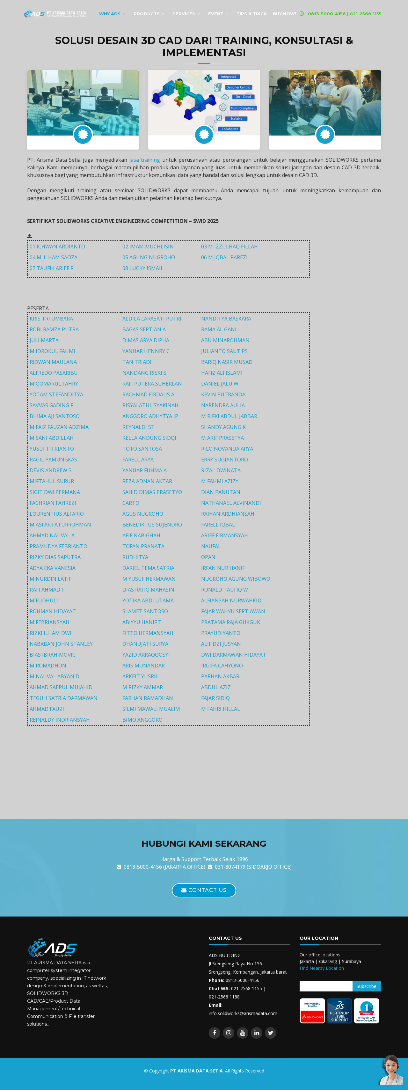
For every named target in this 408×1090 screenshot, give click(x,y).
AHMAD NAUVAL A (52, 535)
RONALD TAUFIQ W (224, 589)
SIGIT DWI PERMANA (55, 492)
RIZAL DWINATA (221, 470)
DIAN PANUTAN (220, 492)
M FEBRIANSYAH (49, 622)
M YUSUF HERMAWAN (149, 578)
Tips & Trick (252, 13)
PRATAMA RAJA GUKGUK (230, 622)
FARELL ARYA (138, 459)
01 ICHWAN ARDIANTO (57, 246)
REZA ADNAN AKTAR (147, 481)
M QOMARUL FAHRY (54, 383)
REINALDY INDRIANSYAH (60, 719)
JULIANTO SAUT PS (224, 351)
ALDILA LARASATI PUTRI (151, 318)
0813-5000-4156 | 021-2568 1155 (345, 13)
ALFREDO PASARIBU (54, 372)
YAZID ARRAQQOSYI (146, 654)
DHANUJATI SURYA (145, 643)
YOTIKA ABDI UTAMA (148, 600)
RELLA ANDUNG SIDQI (149, 437)
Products (147, 13)
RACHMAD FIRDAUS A (148, 394)
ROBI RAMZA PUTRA (54, 329)
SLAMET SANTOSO (145, 611)
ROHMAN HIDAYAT (53, 611)
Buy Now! (284, 13)
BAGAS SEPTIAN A (144, 329)
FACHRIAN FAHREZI (53, 502)
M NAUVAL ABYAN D (54, 676)
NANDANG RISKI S (144, 372)
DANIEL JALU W (219, 383)
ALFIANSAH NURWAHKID (231, 600)
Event (215, 13)
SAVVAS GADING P (52, 405)
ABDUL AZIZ (216, 687)
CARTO (130, 502)
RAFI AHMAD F (47, 589)
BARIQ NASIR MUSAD (226, 361)
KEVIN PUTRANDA (223, 394)
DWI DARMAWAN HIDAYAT (233, 654)
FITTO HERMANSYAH (147, 633)
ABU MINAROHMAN (225, 340)
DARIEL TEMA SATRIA (148, 567)
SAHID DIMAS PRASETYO (152, 492)
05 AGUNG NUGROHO (148, 257)
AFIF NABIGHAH (141, 535)
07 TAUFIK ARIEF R (52, 268)
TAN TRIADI (136, 361)
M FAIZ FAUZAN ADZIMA (59, 427)
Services (184, 13)
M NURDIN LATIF (50, 578)
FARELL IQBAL (218, 524)
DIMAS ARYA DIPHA (145, 340)
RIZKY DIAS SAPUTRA (55, 557)
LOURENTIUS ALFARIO (57, 513)
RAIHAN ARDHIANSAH (227, 513)
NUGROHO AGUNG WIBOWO (235, 578)
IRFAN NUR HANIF (223, 567)
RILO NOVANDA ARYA (227, 448)
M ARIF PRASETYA (222, 437)
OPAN (208, 557)
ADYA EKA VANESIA (53, 567)
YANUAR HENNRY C (146, 351)
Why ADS (109, 13)
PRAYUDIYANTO (220, 633)
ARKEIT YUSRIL (140, 676)
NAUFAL (211, 546)
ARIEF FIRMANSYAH (224, 535)
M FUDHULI (44, 600)
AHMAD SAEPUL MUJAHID (61, 687)
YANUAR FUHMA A (144, 470)
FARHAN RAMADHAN (147, 698)
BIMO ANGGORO (142, 719)
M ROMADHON (48, 665)
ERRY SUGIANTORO (224, 459)
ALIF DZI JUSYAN (221, 643)
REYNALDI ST (138, 427)
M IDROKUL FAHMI (52, 351)
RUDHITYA (135, 557)
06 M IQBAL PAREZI (224, 257)
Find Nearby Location (322, 968)
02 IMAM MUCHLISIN (148, 246)
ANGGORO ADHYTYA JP (150, 416)
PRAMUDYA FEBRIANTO (58, 546)
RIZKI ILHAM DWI (50, 633)
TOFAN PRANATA (143, 546)
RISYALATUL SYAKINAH (150, 405)
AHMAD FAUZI (47, 708)
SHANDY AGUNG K (223, 427)
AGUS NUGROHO (142, 513)
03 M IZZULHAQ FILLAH (229, 246)
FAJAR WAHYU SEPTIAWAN (233, 611)
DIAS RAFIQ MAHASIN (148, 589)
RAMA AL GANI (219, 329)
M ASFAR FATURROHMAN (60, 524)
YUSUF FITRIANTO (52, 448)
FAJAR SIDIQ (215, 698)
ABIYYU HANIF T (142, 622)
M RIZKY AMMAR (142, 687)
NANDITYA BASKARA (226, 318)
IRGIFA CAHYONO (222, 665)
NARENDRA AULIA (223, 405)
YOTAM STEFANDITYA (56, 394)
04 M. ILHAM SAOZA (53, 257)
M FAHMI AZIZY (219, 481)
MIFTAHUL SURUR (52, 481)
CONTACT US (207, 890)
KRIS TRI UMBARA (51, 318)
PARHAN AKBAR (220, 676)
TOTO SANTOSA (142, 448)
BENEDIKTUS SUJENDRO (152, 524)
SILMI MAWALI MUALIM (151, 708)
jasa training (144, 159)
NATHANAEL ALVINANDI (231, 502)
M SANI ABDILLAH (52, 437)
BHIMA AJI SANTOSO (55, 416)
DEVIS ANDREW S (50, 470)
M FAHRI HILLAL (220, 708)
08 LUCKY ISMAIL (143, 268)
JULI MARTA (44, 340)
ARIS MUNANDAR (143, 665)
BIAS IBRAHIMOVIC (53, 654)
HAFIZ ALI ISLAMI (222, 372)
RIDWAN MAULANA (53, 361)
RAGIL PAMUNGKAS (53, 459)
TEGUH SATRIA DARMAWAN (64, 698)
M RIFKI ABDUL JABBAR (229, 416)
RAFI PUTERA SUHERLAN (152, 383)
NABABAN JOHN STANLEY (61, 643)
